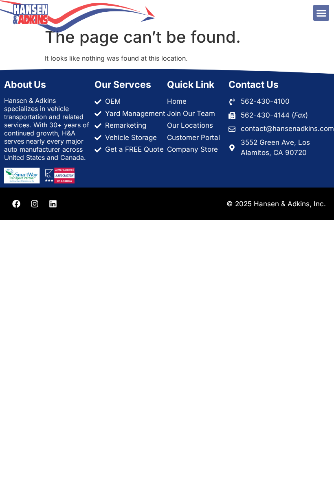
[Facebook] (16, 204)
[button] (321, 13)
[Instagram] (34, 204)
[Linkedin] (53, 204)
